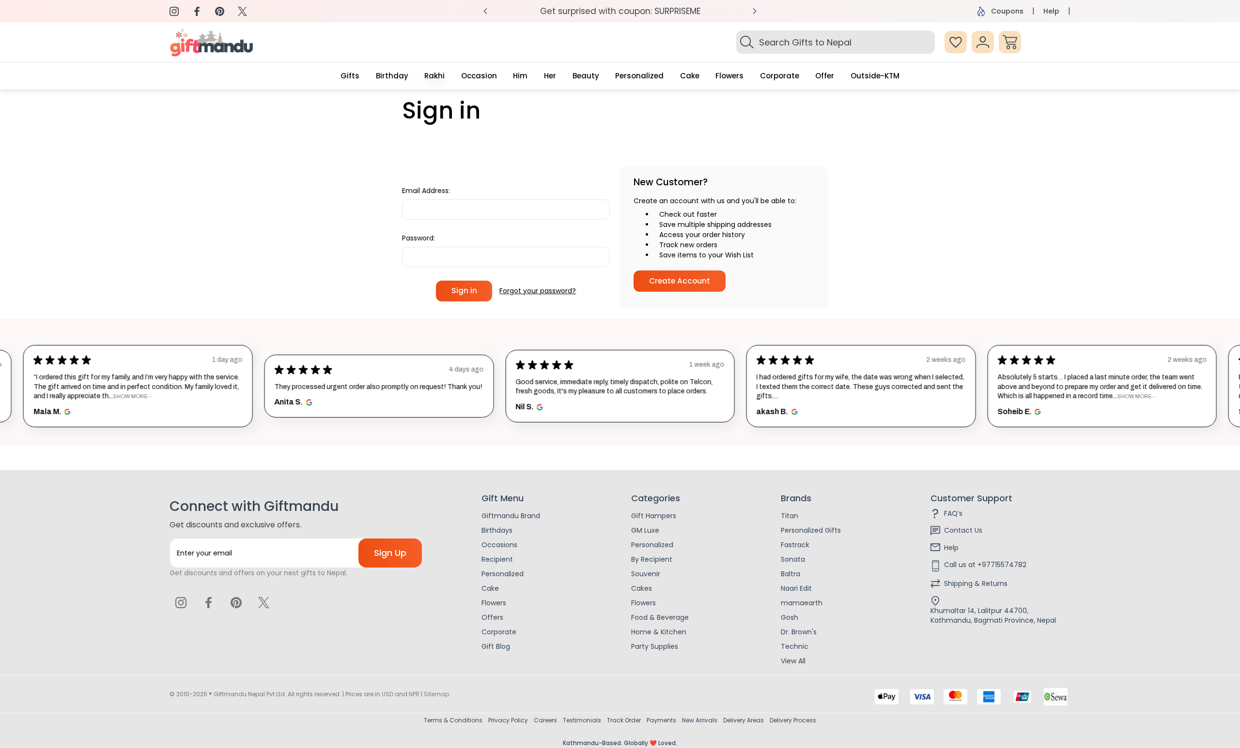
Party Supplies (654, 646)
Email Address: (426, 190)
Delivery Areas (743, 720)
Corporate (498, 632)
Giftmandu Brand (510, 516)
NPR (414, 694)
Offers (492, 617)
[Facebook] (197, 11)
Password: (418, 238)
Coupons (1007, 11)
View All (793, 661)
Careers (545, 720)
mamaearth (801, 603)
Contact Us (963, 530)
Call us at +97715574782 (985, 564)
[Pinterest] (219, 11)
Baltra (790, 574)
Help (1051, 11)
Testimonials (582, 720)
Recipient (497, 559)
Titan (789, 516)
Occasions (499, 545)
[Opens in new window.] (66, 411)
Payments (661, 720)
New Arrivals (699, 720)
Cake (490, 588)
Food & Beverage (660, 617)
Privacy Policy (508, 720)
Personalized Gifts (811, 530)
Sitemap (436, 694)
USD (387, 694)
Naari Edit (796, 588)
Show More (130, 396)
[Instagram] (174, 11)
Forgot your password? (537, 291)
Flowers (493, 603)
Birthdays (496, 530)
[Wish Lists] (956, 42)
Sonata (793, 559)
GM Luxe (645, 530)
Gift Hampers (653, 516)
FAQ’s (953, 513)
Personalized (502, 574)
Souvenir (645, 574)
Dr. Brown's (799, 632)
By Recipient (651, 559)
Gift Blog (495, 646)
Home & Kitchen (658, 632)
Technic (794, 646)
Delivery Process (793, 720)
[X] (242, 11)
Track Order (624, 720)
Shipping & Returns (976, 583)
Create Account (679, 281)
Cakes (641, 588)
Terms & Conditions (453, 720)
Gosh (789, 617)
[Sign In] (983, 42)
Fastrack (795, 545)
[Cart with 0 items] (1010, 42)
